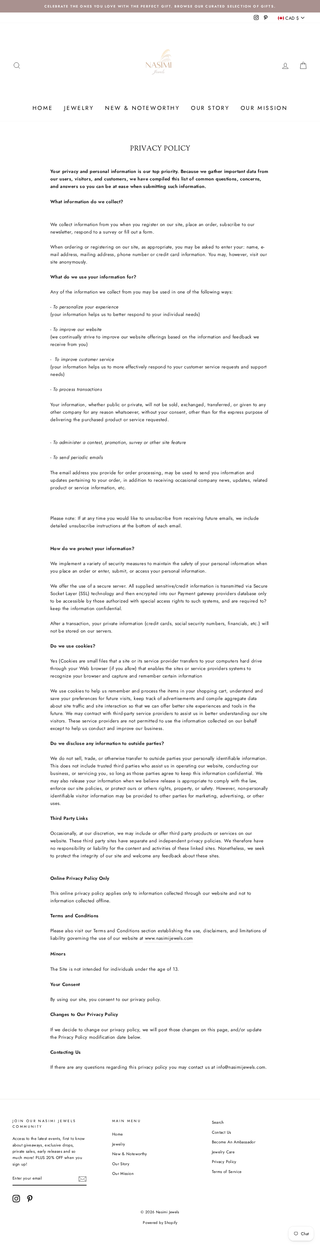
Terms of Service (227, 1172)
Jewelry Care (223, 1152)
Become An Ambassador (234, 1142)
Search (218, 1122)
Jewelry (79, 108)
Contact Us (221, 1132)
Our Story (210, 108)
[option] (160, 6)
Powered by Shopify (160, 1222)
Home (42, 108)
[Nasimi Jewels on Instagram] (16, 1198)
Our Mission (264, 108)
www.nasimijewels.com (169, 938)
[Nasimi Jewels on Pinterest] (29, 1198)
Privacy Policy (224, 1162)
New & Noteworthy (142, 108)
